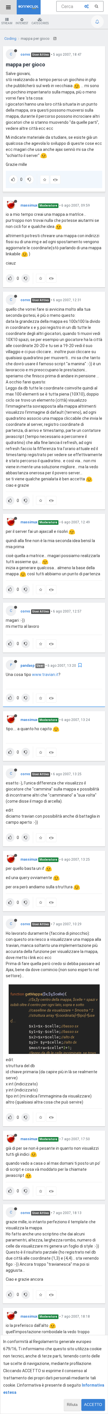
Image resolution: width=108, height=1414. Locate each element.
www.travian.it (45, 674)
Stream (6, 23)
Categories (40, 23)
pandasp (27, 666)
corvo (25, 55)
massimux (28, 205)
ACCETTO (93, 1404)
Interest (22, 23)
